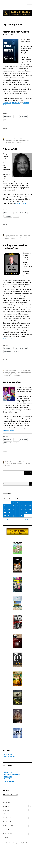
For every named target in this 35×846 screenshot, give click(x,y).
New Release (19, 142)
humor (4, 463)
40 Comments (17, 375)
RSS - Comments (9, 756)
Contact (5, 837)
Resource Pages (8, 834)
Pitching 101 (10, 149)
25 (26, 512)
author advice (24, 372)
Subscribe (6, 814)
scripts (30, 237)
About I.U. (6, 806)
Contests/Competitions (12, 774)
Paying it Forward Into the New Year (16, 247)
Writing (5, 238)
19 (30, 509)
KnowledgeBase (8, 822)
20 (5, 512)
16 (17, 509)
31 (21, 516)
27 (5, 516)
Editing (9, 374)
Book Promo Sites (8, 826)
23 (17, 512)
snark (24, 463)
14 (9, 509)
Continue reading (21, 203)
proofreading (21, 374)
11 (26, 505)
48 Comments (6, 465)
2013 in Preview (12, 382)
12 (30, 505)
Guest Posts (26, 235)
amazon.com (6, 372)
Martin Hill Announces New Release (16, 33)
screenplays (24, 237)
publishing (16, 463)
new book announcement (20, 140)
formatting (14, 374)
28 (9, 516)
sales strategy (17, 237)
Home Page (6, 802)
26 (30, 512)
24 (22, 512)
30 (17, 516)
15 (13, 509)
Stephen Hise (8, 461)
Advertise (6, 810)
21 (9, 512)
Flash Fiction (7, 830)
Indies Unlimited (7, 843)
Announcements (7, 140)
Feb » (26, 519)
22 (13, 512)
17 (21, 509)
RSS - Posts (8, 754)
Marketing (5, 237)
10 (21, 505)
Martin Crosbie (9, 370)
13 (4, 509)
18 (26, 509)
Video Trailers (9, 781)
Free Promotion (8, 818)
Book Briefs (8, 772)
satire (20, 463)
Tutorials (7, 779)
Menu (29, 6)
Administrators (9, 138)
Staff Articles (26, 370)
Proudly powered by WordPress (21, 843)
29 (13, 516)
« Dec (8, 519)
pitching (11, 237)
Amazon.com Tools (15, 372)
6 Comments (11, 238)
